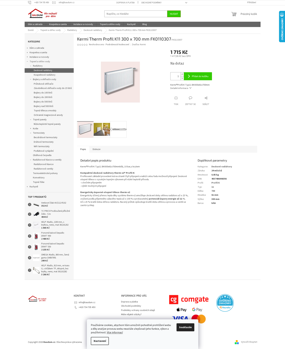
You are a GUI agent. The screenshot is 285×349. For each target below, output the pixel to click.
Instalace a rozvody (39, 57)
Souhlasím (185, 327)
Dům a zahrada (37, 48)
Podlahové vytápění (44, 151)
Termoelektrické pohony (45, 173)
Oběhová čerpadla (42, 155)
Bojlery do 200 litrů (43, 97)
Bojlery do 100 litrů (43, 92)
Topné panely (40, 119)
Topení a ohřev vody (40, 61)
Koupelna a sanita (38, 52)
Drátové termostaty (44, 142)
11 (212, 187)
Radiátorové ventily (43, 168)
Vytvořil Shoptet (249, 342)
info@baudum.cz (87, 302)
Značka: (139, 44)
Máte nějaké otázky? (131, 314)
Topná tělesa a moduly (45, 110)
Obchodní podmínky (151, 2)
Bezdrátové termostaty (45, 137)
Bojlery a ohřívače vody (44, 79)
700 (213, 191)
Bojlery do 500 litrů (43, 101)
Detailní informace (179, 88)
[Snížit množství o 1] (182, 78)
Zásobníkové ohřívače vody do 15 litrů (53, 88)
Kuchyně (34, 186)
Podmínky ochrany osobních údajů (138, 310)
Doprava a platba (125, 2)
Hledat (174, 13)
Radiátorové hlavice (44, 164)
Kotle (35, 128)
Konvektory (39, 177)
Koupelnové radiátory (44, 75)
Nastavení (100, 341)
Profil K (215, 183)
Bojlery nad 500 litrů (43, 106)
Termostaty (39, 133)
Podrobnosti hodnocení (117, 44)
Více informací (115, 332)
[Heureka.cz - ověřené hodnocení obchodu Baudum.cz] (225, 303)
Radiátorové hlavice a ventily (47, 159)
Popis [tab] (83, 149)
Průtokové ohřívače (43, 84)
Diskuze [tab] (96, 149)
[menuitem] (35, 24)
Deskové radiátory (43, 70)
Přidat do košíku (200, 76)
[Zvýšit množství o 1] (182, 74)
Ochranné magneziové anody (48, 115)
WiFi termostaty (42, 146)
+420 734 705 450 (87, 307)
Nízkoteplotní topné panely (47, 124)
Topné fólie (38, 182)
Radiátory (38, 66)
